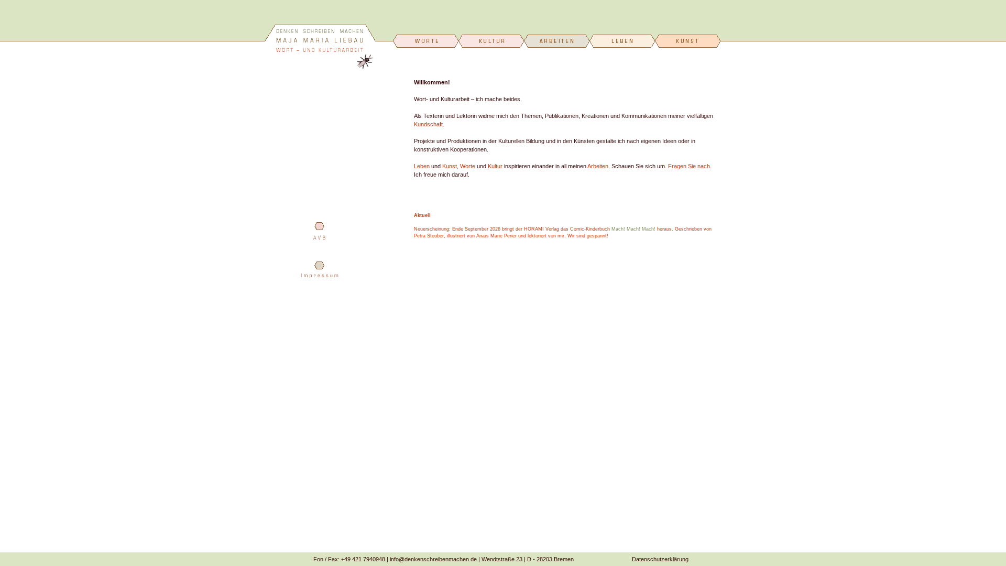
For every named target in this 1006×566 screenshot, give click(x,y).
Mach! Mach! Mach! (633, 229)
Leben (422, 166)
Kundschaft (428, 124)
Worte (467, 166)
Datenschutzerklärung (660, 559)
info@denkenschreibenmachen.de (433, 559)
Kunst (449, 166)
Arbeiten (597, 166)
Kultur (495, 166)
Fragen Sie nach (689, 166)
